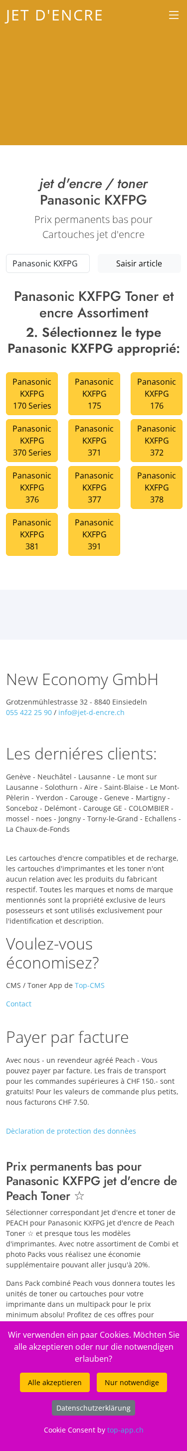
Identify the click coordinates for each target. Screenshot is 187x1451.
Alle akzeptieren (55, 1382)
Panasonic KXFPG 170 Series (31, 393)
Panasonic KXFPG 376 (31, 487)
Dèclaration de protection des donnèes (71, 1131)
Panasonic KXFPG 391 (94, 534)
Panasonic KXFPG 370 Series (31, 440)
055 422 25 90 (29, 712)
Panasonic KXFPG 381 (31, 534)
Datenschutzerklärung (93, 1408)
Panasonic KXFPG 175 (94, 393)
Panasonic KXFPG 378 (156, 487)
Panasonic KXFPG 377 (94, 487)
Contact (18, 1003)
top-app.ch (125, 1430)
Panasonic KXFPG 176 (156, 393)
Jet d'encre (55, 14)
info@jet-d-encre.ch (91, 712)
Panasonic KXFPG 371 (94, 440)
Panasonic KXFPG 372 (156, 440)
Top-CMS (90, 985)
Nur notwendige (132, 1382)
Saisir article (139, 263)
